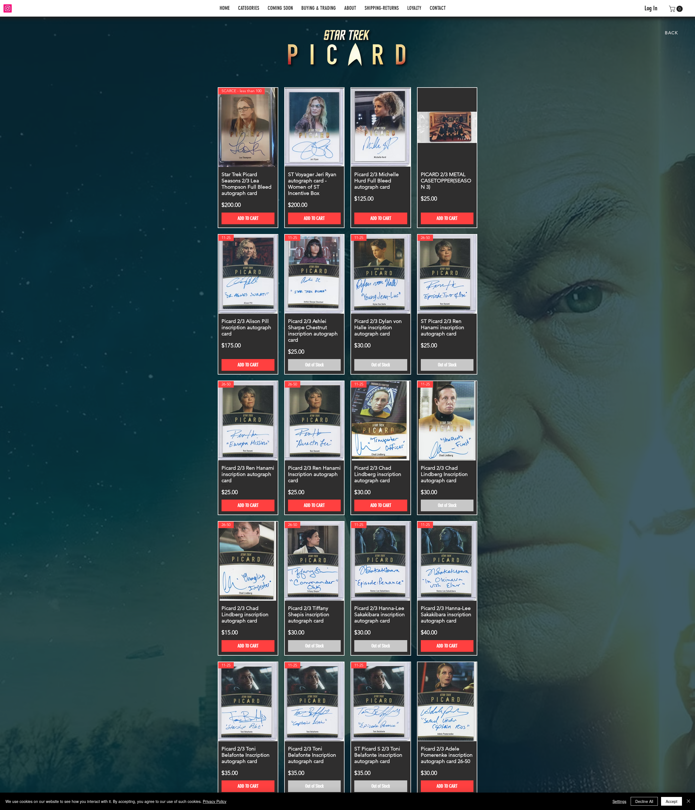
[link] (676, 9)
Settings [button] (619, 801)
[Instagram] (8, 8)
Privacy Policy (214, 801)
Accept (671, 801)
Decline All (644, 801)
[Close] (688, 801)
